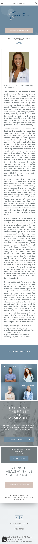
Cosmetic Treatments (9, 538)
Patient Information (13, 536)
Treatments (24, 536)
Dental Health (21, 538)
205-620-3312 (20, 528)
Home (4, 536)
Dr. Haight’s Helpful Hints (19, 351)
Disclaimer (13, 539)
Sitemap (20, 539)
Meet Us (29, 538)
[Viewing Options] (4, 539)
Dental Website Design (13, 541)
